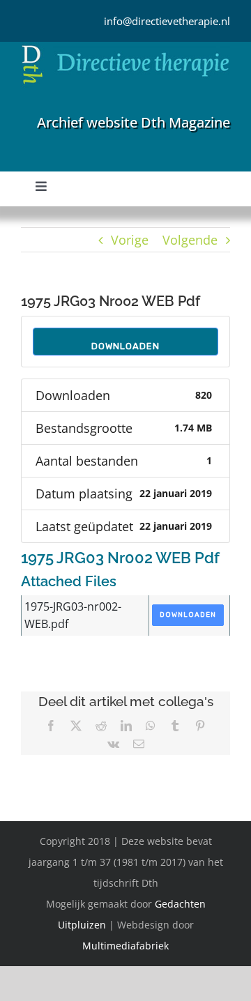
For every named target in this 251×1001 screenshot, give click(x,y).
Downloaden (125, 346)
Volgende (190, 239)
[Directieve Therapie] (125, 48)
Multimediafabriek (125, 945)
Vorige (130, 239)
